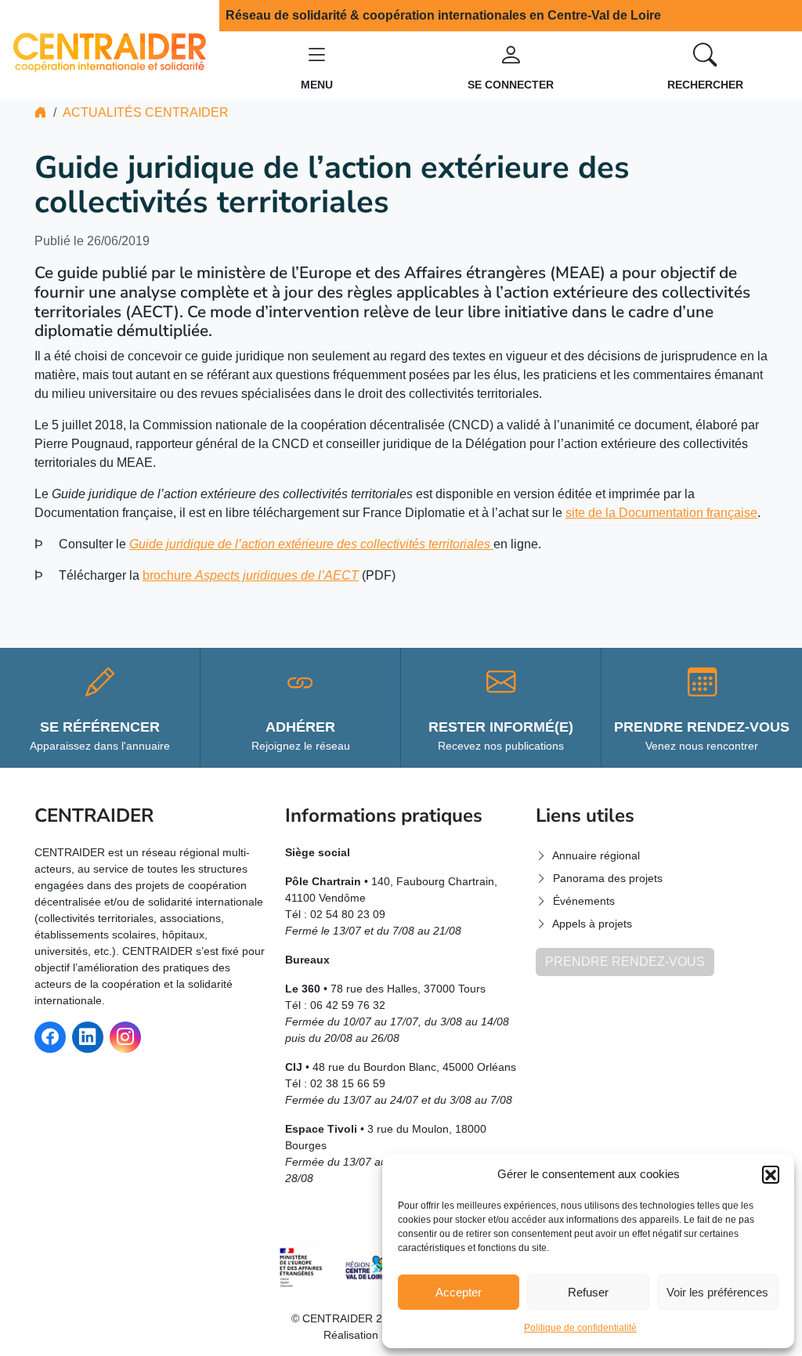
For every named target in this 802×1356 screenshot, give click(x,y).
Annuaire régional (596, 855)
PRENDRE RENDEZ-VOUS (625, 961)
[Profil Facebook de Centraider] (50, 1037)
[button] (771, 1174)
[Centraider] (109, 49)
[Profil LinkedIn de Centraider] (87, 1037)
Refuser (588, 1292)
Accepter (458, 1292)
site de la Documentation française (661, 512)
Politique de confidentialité (580, 1327)
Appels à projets (592, 923)
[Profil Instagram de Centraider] (125, 1037)
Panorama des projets (608, 878)
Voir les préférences (717, 1292)
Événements (584, 901)
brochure (251, 575)
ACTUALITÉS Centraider (146, 112)
